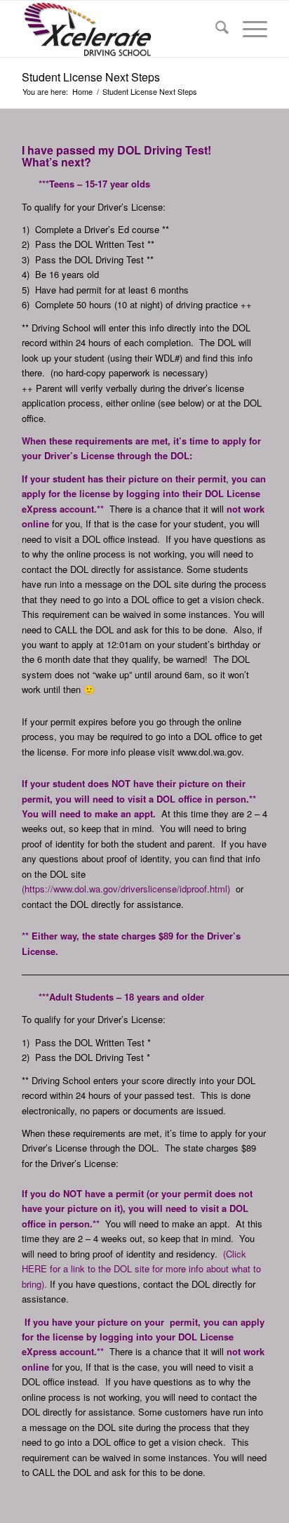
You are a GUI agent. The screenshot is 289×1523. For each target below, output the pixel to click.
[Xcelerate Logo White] (120, 29)
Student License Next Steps (91, 77)
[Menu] (248, 29)
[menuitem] (215, 29)
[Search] (215, 29)
